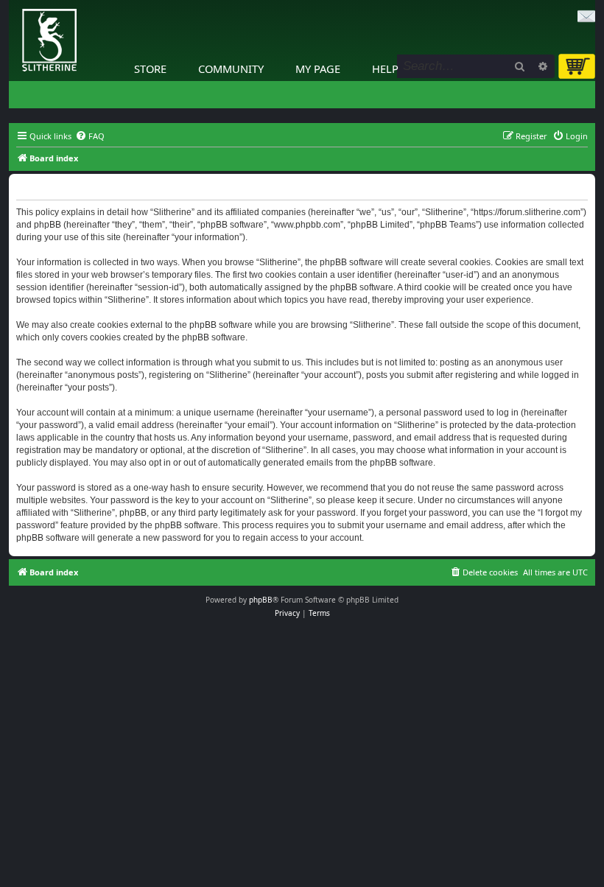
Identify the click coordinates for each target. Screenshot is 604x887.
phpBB (261, 600)
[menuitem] (90, 136)
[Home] (12, 3)
